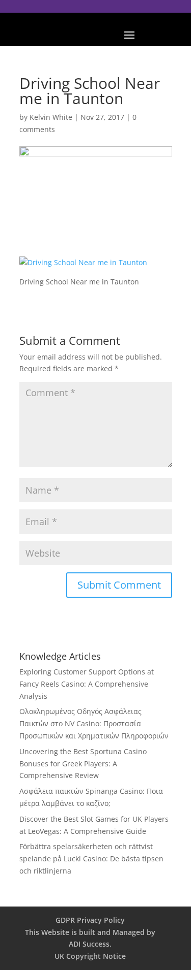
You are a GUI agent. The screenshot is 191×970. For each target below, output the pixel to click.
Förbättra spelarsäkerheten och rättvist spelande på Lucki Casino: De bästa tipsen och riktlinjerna (91, 859)
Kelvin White (51, 117)
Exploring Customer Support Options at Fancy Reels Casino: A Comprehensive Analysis (86, 684)
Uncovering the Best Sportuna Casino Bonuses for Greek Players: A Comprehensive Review (83, 764)
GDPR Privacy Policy (90, 920)
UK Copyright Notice (90, 956)
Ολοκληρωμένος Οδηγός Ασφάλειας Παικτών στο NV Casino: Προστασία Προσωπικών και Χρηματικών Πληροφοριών (94, 723)
